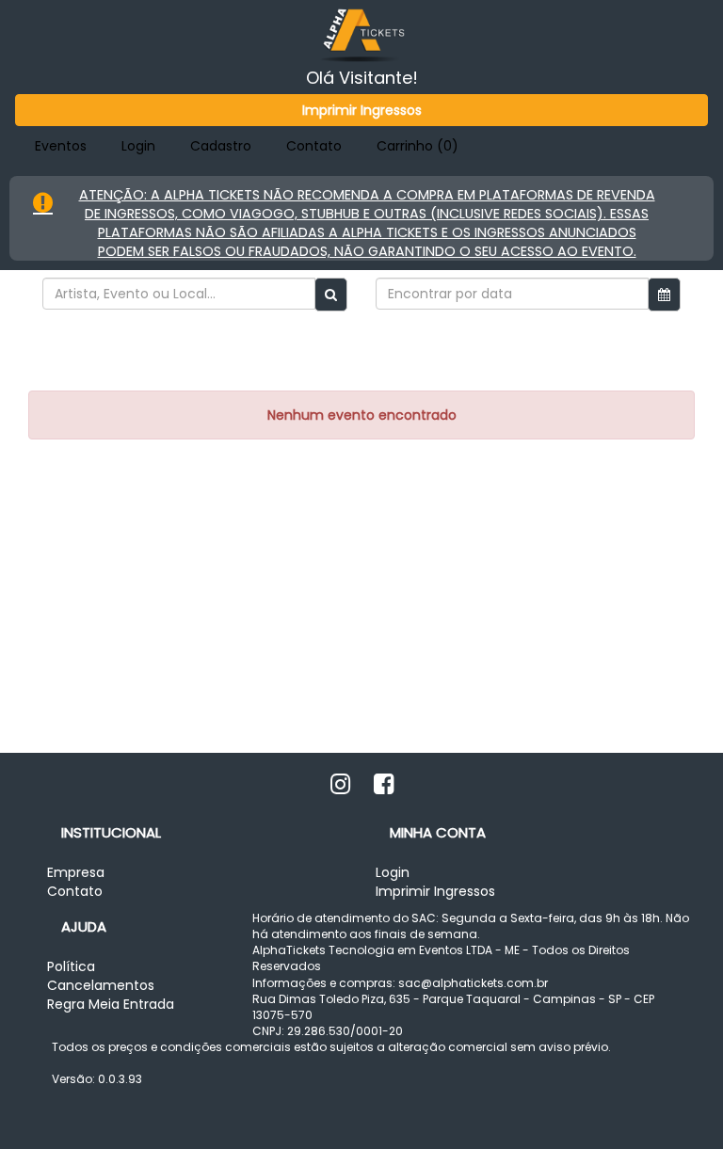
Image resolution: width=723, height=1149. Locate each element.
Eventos (61, 145)
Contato (314, 145)
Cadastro (220, 145)
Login (138, 145)
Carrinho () (417, 145)
